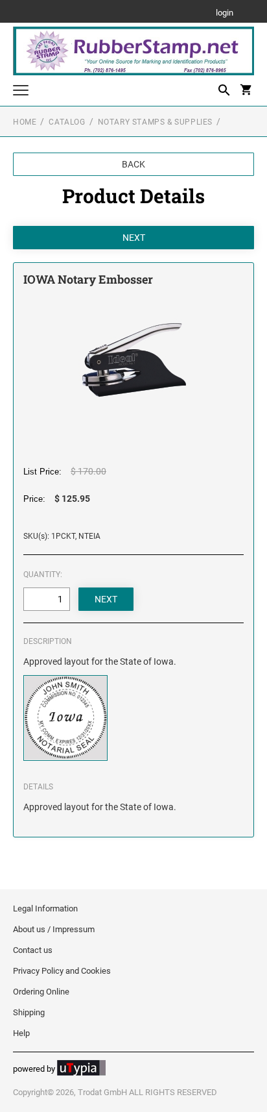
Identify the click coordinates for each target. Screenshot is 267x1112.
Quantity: (42, 574)
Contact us (32, 950)
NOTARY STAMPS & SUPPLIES (155, 122)
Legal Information (45, 908)
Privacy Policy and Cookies (62, 971)
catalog (67, 122)
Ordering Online (41, 991)
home (24, 122)
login (224, 13)
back (133, 164)
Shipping (29, 1012)
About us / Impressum (54, 929)
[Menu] (21, 92)
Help (21, 1033)
